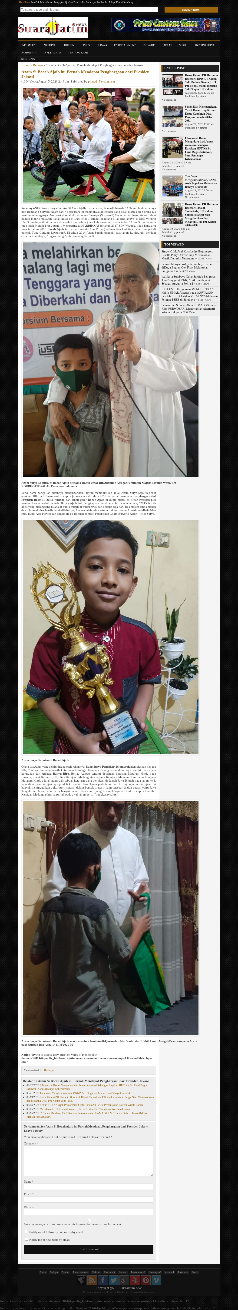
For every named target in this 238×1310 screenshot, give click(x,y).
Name (28, 1181)
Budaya (102, 45)
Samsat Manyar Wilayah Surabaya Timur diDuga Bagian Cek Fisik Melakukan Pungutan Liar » (187, 267)
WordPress (149, 1291)
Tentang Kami (78, 52)
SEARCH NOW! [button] (191, 9)
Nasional (50, 45)
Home (26, 65)
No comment (107, 81)
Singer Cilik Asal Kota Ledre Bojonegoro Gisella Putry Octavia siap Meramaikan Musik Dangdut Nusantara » (187, 255)
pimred (92, 81)
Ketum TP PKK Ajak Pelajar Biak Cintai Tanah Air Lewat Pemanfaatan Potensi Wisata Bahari (91, 1105)
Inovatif (149, 45)
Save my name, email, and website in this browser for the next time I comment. (73, 1224)
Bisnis (86, 45)
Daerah (167, 45)
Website (29, 1207)
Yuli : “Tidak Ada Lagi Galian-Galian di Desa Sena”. (59, 2)
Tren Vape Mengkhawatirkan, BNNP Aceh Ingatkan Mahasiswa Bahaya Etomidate (85, 1093)
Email (29, 1194)
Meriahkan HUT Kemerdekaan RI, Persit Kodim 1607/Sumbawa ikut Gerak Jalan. (85, 1109)
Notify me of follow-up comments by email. (56, 1232)
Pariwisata (28, 52)
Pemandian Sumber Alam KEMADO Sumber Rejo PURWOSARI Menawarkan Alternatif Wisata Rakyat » (189, 309)
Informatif (29, 45)
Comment (31, 1143)
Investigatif (52, 52)
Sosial (183, 45)
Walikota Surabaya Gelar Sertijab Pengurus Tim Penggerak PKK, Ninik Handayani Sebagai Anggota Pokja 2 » (188, 280)
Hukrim (69, 45)
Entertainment (125, 45)
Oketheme (122, 1291)
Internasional (205, 45)
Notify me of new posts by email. (49, 1239)
